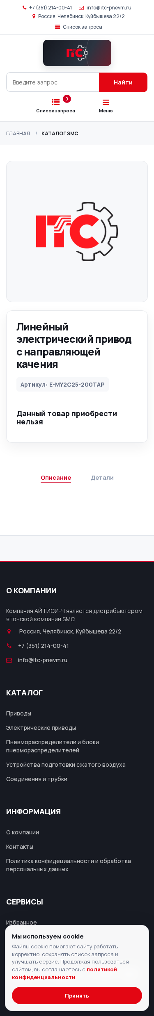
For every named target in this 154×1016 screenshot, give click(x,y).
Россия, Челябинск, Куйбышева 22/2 (81, 16)
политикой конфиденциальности (64, 973)
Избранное (21, 922)
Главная (18, 133)
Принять (77, 995)
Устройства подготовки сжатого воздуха (66, 764)
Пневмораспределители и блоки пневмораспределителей (52, 746)
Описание (56, 477)
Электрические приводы (41, 727)
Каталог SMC (59, 133)
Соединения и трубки (36, 779)
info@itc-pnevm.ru (108, 7)
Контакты (19, 846)
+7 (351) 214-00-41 (50, 7)
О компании (22, 832)
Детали (102, 477)
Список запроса (82, 26)
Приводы (18, 713)
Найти (123, 82)
